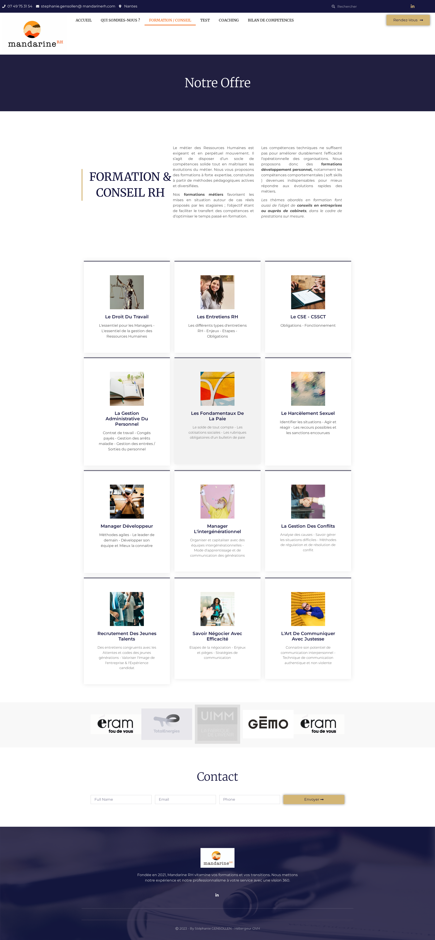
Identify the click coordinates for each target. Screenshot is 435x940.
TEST (205, 20)
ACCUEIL (84, 20)
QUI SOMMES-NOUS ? (120, 20)
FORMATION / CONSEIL (170, 20)
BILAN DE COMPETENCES (271, 20)
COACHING (229, 20)
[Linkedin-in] (412, 6)
